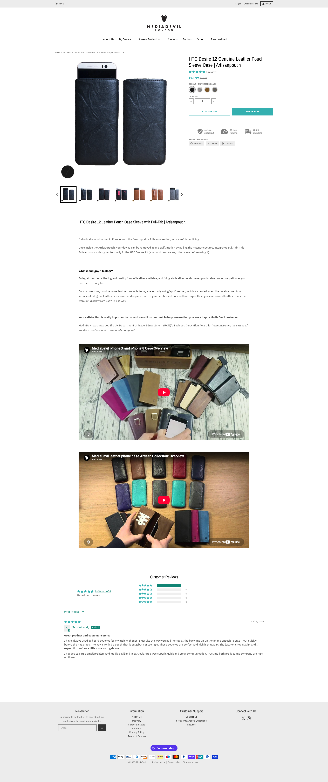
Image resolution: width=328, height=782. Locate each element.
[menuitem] (106, 39)
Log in (238, 3)
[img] (72, 622)
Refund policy (158, 762)
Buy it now (252, 111)
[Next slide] (181, 194)
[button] (68, 194)
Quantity (193, 96)
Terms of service (191, 762)
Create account (251, 3)
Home (57, 52)
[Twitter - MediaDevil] (243, 718)
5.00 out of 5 (103, 591)
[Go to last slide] (57, 194)
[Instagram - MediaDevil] (249, 718)
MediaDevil (141, 762)
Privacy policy (174, 762)
